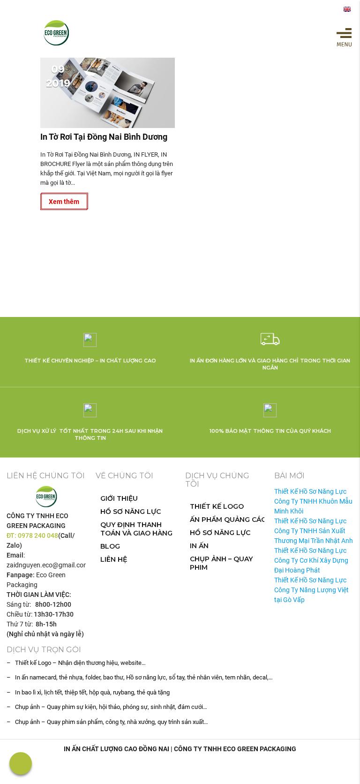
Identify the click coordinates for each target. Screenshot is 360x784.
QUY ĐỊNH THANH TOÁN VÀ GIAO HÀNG (136, 528)
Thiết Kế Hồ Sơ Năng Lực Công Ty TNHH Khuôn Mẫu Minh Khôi (313, 501)
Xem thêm (64, 201)
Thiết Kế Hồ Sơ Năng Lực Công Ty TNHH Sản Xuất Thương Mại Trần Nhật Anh (313, 530)
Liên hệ (113, 559)
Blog (110, 546)
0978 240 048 (38, 535)
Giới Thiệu (119, 498)
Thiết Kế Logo (217, 506)
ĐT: (12, 535)
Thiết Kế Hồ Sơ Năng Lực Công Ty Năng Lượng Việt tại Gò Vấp (311, 589)
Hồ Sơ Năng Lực (130, 511)
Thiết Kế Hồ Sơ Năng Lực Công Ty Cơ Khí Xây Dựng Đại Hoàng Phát (311, 560)
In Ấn (199, 546)
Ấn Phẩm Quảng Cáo (228, 519)
